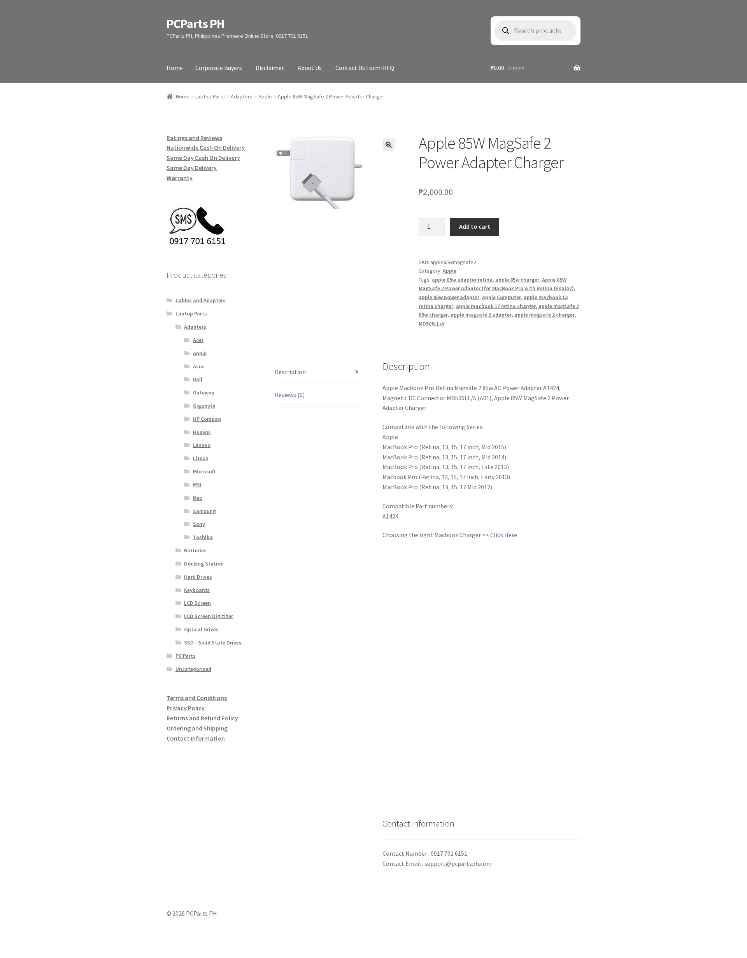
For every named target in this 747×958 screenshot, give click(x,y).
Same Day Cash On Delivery (203, 157)
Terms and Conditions (197, 698)
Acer (198, 339)
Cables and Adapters (200, 300)
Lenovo (201, 444)
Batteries (195, 550)
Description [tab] (290, 372)
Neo (197, 497)
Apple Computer (501, 297)
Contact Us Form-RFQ (364, 68)
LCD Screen (197, 602)
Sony (199, 523)
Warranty (180, 178)
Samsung (204, 511)
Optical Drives (201, 629)
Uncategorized (193, 669)
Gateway (203, 392)
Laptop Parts (210, 96)
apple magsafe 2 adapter (481, 314)
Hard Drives (198, 576)
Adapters (242, 96)
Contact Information (196, 738)
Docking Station (204, 563)
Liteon (201, 458)
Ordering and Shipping (197, 728)
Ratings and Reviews (194, 138)
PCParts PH (195, 24)
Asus (199, 366)
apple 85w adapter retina (462, 279)
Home (175, 68)
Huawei (202, 432)
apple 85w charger (517, 279)
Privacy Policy (186, 708)
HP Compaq (207, 418)
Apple (265, 96)
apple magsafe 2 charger (544, 314)
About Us (310, 68)
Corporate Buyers (218, 68)
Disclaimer (270, 68)
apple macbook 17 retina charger (496, 306)
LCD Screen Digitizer (208, 616)
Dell (197, 379)
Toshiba (203, 537)
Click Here (503, 535)
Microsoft (204, 471)
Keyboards (197, 590)
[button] (388, 144)
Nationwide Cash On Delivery (206, 147)
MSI (197, 484)
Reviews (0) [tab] (290, 395)
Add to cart (474, 226)
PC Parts (185, 655)
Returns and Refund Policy (202, 718)
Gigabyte (204, 405)
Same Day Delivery (192, 168)
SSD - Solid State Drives (213, 642)
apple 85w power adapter (449, 297)
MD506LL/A (431, 323)
